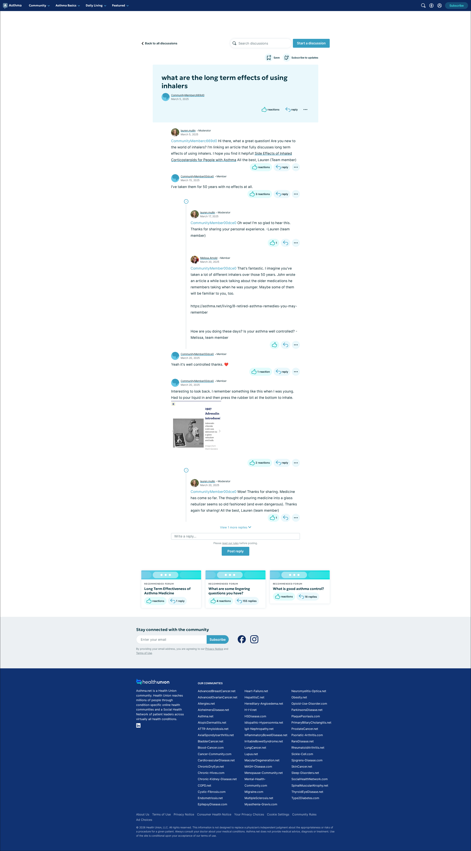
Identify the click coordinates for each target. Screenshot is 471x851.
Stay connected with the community (172, 629)
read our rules (230, 543)
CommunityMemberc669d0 (187, 95)
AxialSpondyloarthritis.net (216, 735)
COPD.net (204, 785)
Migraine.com (254, 792)
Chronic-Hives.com (211, 773)
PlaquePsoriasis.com (305, 716)
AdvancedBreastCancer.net (217, 691)
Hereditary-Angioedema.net (264, 703)
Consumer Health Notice (214, 814)
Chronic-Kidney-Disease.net (217, 779)
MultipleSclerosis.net (259, 798)
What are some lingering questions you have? (229, 590)
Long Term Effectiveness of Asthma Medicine (167, 590)
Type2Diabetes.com (305, 798)
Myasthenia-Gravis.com (261, 804)
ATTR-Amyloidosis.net (213, 729)
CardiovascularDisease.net (216, 760)
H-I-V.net (251, 710)
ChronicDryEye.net (211, 766)
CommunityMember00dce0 (197, 176)
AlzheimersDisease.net (213, 710)
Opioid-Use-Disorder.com (309, 703)
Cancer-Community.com (214, 754)
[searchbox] (264, 43)
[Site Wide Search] (423, 5)
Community (37, 5)
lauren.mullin (188, 130)
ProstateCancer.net (304, 729)
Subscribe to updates (304, 57)
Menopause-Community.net (264, 773)
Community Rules (304, 814)
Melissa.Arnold (208, 257)
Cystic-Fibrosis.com (212, 792)
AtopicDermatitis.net (212, 722)
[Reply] (285, 243)
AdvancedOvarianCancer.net (217, 697)
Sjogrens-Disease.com (307, 760)
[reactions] (274, 345)
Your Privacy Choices (249, 814)
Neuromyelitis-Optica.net (308, 691)
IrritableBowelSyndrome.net (264, 741)
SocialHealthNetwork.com (309, 779)
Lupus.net (251, 754)
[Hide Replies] (186, 201)
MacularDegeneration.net (262, 760)
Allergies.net (206, 703)
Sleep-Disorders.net (305, 773)
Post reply (235, 551)
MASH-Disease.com (258, 766)
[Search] (234, 43)
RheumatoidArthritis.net (307, 747)
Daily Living (94, 5)
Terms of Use (144, 653)
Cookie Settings (278, 814)
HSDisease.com (255, 716)
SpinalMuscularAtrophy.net (309, 785)
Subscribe (218, 639)
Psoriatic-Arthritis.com (307, 735)
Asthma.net (205, 716)
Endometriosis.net (210, 798)
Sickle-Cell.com (302, 754)
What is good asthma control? (298, 588)
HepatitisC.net (254, 697)
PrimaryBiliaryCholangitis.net (311, 722)
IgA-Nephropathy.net (259, 729)
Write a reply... (185, 536)
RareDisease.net (302, 741)
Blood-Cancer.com (211, 747)
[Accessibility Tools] (431, 5)
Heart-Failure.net (256, 691)
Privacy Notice (214, 648)
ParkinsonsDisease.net (307, 710)
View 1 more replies (234, 527)
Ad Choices (144, 820)
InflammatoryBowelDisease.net (266, 735)
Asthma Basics (66, 5)
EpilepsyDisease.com (212, 804)
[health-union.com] (152, 683)
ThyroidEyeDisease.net (307, 792)
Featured (118, 5)
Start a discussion (311, 43)
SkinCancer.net (301, 766)
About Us (142, 814)
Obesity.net (299, 697)
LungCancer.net (255, 747)
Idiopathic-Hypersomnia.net (264, 722)
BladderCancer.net (210, 741)
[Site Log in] (439, 5)
